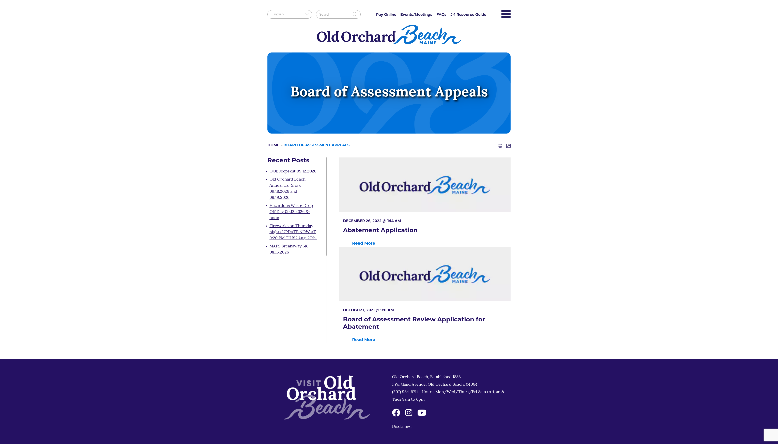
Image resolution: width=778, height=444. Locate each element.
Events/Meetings (416, 15)
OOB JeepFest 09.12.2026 (292, 171)
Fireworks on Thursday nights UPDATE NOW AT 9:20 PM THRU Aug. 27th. (293, 232)
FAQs (441, 15)
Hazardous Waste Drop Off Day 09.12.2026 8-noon (291, 212)
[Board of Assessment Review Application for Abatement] (425, 274)
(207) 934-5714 (406, 392)
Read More (363, 244)
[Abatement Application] (425, 185)
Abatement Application (380, 231)
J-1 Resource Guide (468, 15)
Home (273, 145)
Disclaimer (402, 427)
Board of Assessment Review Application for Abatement (414, 323)
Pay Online (386, 15)
